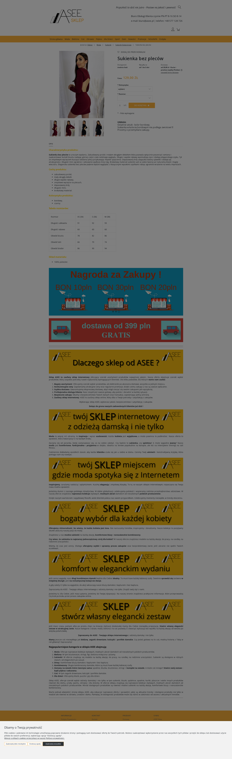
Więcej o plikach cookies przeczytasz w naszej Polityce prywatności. (34, 738)
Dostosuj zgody (35, 744)
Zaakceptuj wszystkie (53, 744)
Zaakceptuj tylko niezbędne (16, 744)
